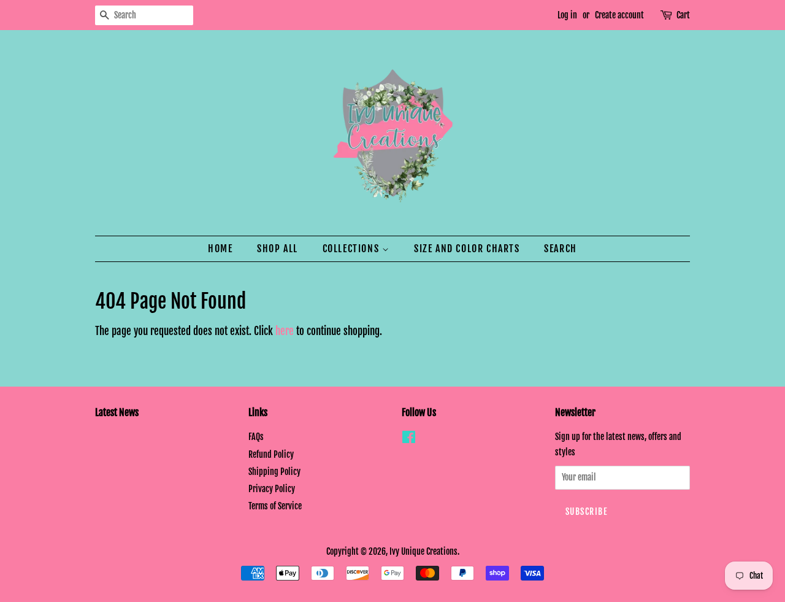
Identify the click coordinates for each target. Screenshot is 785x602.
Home (220, 248)
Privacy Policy (271, 489)
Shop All (277, 248)
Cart (683, 15)
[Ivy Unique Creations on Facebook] (409, 439)
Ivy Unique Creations (423, 551)
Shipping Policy (274, 471)
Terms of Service (275, 506)
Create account (619, 15)
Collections (352, 248)
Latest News (117, 412)
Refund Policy (271, 454)
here (284, 331)
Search (560, 248)
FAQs (256, 436)
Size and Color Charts (467, 248)
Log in (567, 15)
